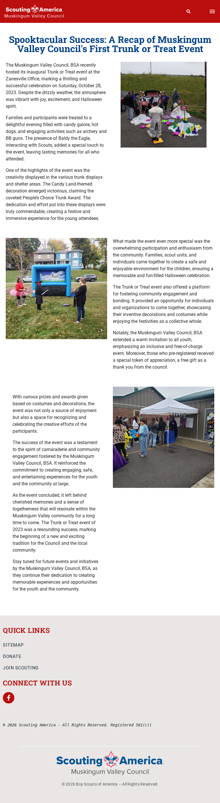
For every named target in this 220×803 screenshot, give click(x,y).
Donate (12, 656)
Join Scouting (21, 668)
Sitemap (13, 645)
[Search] (189, 11)
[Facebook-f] (8, 697)
